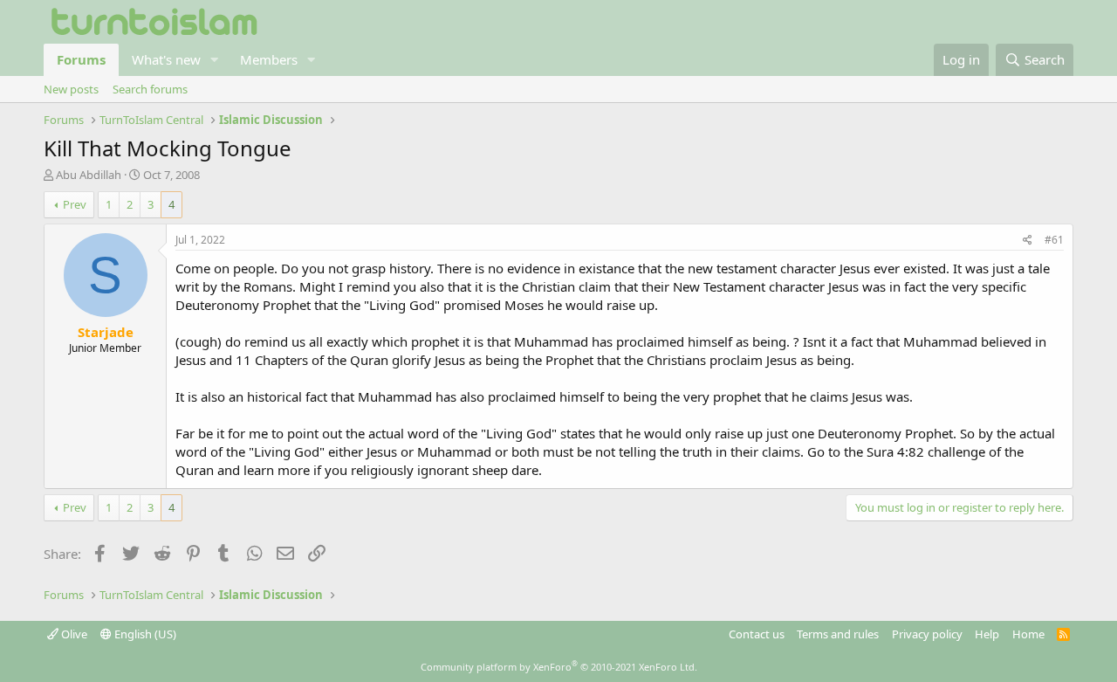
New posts (71, 89)
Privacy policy (927, 634)
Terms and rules (838, 634)
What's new (166, 59)
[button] (214, 60)
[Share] (1027, 241)
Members (269, 59)
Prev (74, 204)
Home (1028, 634)
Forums (81, 59)
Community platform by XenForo (559, 666)
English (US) (144, 634)
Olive (72, 634)
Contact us (757, 634)
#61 (1054, 239)
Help (987, 634)
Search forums (150, 89)
